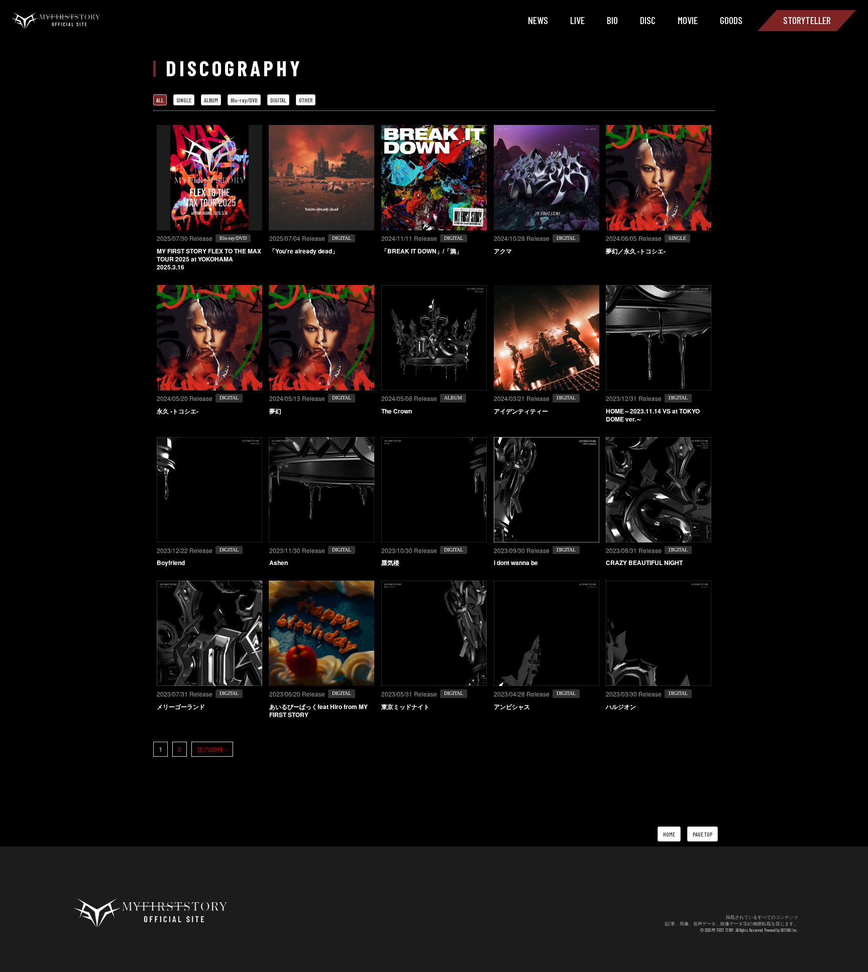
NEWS (538, 20)
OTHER (305, 99)
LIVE (577, 20)
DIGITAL (278, 99)
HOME (669, 834)
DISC (648, 20)
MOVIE (688, 20)
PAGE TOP (702, 834)
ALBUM (211, 99)
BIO (612, 20)
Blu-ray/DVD (244, 99)
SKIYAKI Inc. (789, 930)
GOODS (731, 20)
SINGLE (183, 99)
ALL (160, 99)
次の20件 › (212, 749)
